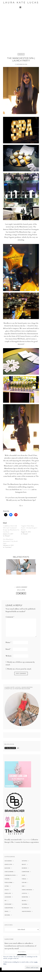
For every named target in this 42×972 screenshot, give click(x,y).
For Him (24, 882)
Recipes (24, 900)
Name (8, 642)
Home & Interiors (27, 889)
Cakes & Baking (9, 871)
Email (8, 649)
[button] (21, 7)
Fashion (7, 879)
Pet (6, 900)
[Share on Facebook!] (17, 593)
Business (24, 868)
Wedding (7, 915)
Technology (25, 907)
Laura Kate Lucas (21, 2)
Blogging (7, 868)
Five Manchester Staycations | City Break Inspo (10, 541)
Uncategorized (26, 911)
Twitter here (26, 489)
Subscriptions (9, 907)
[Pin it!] (22, 593)
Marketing (25, 897)
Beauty (24, 864)
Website (9, 656)
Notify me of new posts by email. (19, 669)
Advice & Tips (8, 864)
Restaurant (8, 904)
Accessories (8, 860)
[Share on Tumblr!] (25, 593)
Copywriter (26, 839)
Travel (7, 911)
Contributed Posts (10, 875)
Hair (23, 886)
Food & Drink (8, 882)
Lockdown (8, 897)
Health (7, 889)
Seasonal (24, 904)
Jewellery (8, 893)
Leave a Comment (21, 587)
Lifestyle (21, 54)
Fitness (24, 879)
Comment (10, 617)
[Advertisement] (21, 31)
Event (23, 875)
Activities (24, 860)
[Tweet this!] (20, 593)
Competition (25, 871)
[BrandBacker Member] (15, 812)
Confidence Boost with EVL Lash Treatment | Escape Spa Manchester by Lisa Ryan (11, 529)
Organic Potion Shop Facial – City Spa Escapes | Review (29, 528)
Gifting (7, 886)
